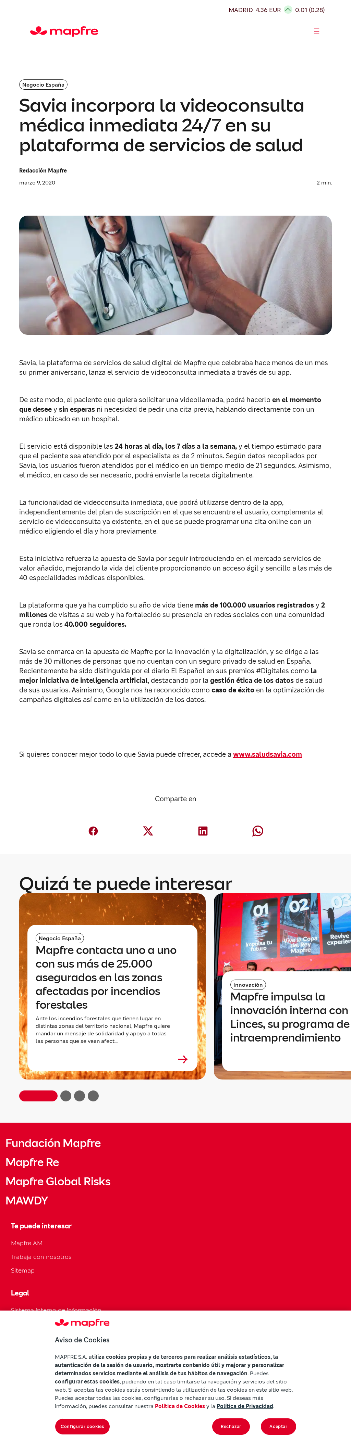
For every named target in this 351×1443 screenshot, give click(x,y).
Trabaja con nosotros (41, 1257)
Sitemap (23, 1270)
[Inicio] (33, 31)
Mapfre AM (27, 1243)
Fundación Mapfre (53, 1143)
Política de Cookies (180, 1406)
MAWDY (26, 1201)
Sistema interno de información (56, 1310)
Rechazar (231, 1426)
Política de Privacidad (245, 1406)
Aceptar (278, 1426)
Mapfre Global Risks (57, 1181)
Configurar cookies (82, 1426)
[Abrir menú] (317, 31)
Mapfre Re (32, 1162)
